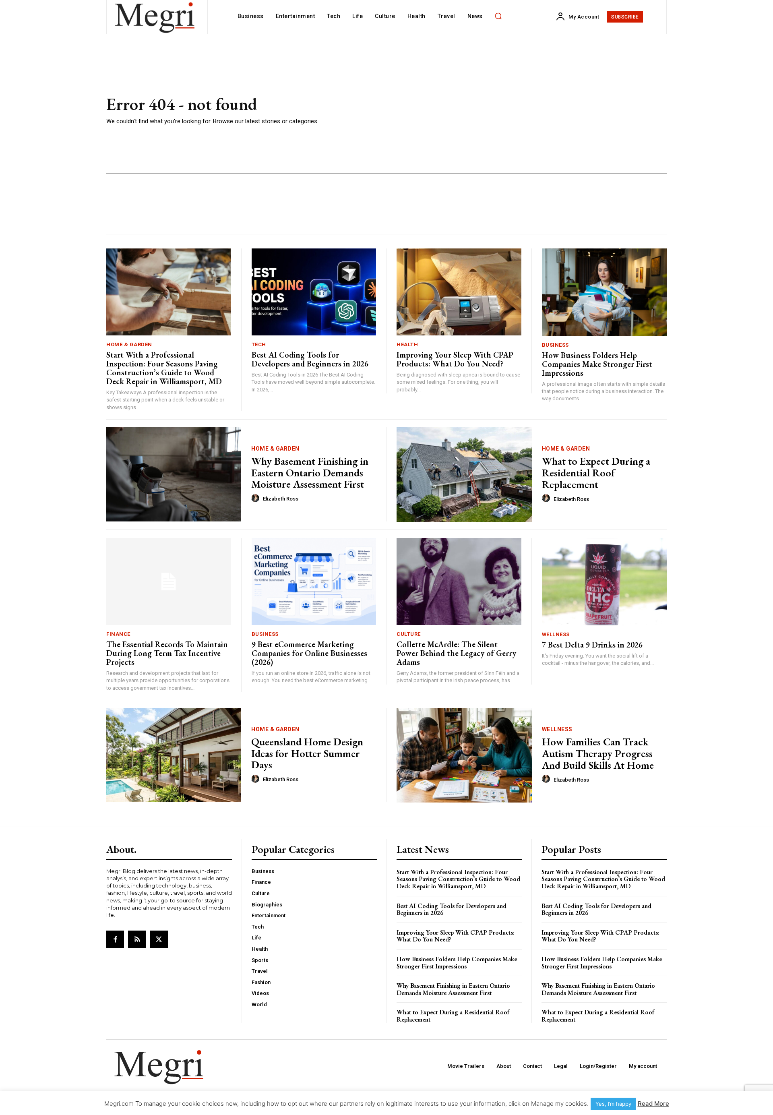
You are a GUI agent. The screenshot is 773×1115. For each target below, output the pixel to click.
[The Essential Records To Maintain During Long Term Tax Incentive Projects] (168, 581)
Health (407, 344)
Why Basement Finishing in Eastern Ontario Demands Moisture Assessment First (309, 472)
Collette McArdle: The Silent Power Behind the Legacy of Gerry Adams (456, 653)
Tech (259, 344)
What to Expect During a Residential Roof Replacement (596, 472)
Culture (409, 634)
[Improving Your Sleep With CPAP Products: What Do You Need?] (459, 292)
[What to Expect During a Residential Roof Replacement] (464, 474)
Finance (118, 634)
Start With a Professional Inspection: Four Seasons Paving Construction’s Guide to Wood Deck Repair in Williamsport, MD (164, 368)
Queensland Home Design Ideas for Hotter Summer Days (307, 753)
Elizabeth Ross (280, 499)
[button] (498, 16)
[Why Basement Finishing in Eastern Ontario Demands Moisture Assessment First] (173, 474)
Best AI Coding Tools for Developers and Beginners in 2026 (310, 359)
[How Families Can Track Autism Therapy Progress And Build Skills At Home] (464, 755)
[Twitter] (158, 939)
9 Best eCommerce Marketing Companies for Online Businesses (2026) (309, 653)
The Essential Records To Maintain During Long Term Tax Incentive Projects (167, 653)
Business (555, 345)
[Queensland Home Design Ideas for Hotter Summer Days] (173, 755)
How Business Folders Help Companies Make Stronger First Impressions (597, 364)
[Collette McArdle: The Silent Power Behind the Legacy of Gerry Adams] (459, 581)
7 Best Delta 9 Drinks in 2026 (592, 644)
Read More (653, 1103)
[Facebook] (115, 939)
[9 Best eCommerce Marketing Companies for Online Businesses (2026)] (314, 581)
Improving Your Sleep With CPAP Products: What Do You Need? (455, 359)
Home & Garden (129, 344)
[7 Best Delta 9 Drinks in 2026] (604, 581)
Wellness (556, 634)
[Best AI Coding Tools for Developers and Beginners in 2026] (314, 292)
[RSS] (137, 939)
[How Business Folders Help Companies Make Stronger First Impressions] (604, 292)
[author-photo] (256, 498)
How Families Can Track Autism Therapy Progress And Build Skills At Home (598, 753)
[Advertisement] (503, 110)
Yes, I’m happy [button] (613, 1104)
